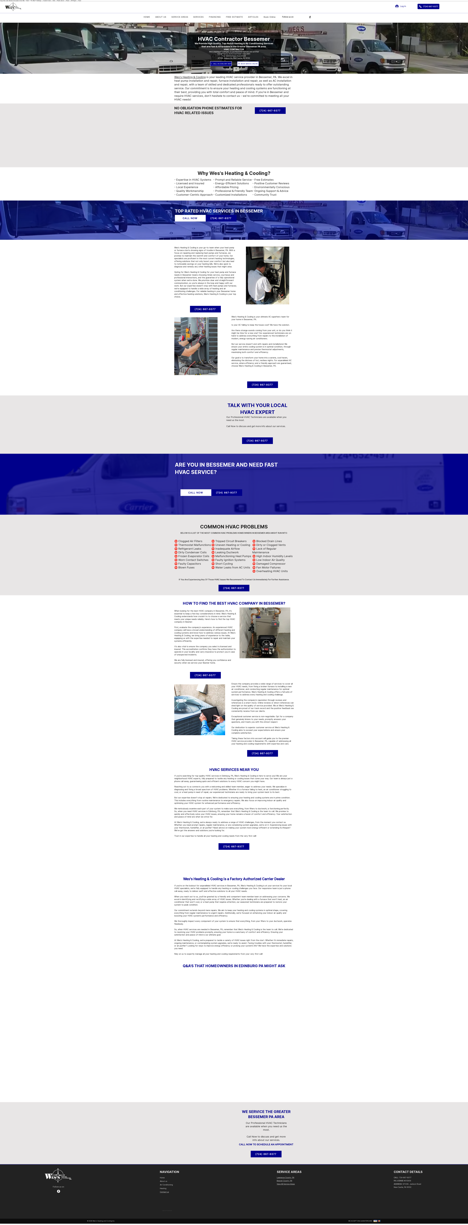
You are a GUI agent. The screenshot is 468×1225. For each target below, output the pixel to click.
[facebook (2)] (58, 1191)
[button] (198, 17)
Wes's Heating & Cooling (190, 77)
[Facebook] (310, 17)
